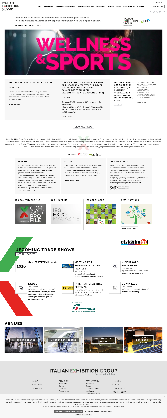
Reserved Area (158, 6)
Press (118, 7)
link (91, 404)
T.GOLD (32, 284)
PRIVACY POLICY (118, 388)
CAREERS (116, 385)
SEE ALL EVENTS (26, 254)
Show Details (142, 102)
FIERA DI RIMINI (64, 381)
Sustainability (129, 7)
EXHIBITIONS (100, 7)
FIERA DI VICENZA (92, 381)
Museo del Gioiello (92, 388)
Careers (140, 7)
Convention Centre (93, 393)
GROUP (35, 381)
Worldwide (48, 7)
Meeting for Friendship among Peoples (87, 265)
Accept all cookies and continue (98, 411)
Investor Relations (86, 7)
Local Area (63, 388)
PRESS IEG (116, 381)
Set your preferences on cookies (68, 411)
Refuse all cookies (83, 414)
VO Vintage (129, 284)
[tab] (83, 71)
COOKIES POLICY (119, 392)
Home (39, 7)
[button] (9, 52)
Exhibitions (63, 384)
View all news (83, 127)
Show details (14, 104)
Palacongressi (64, 391)
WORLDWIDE (37, 388)
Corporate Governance (65, 7)
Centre (61, 386)
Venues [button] (111, 7)
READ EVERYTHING (72, 180)
